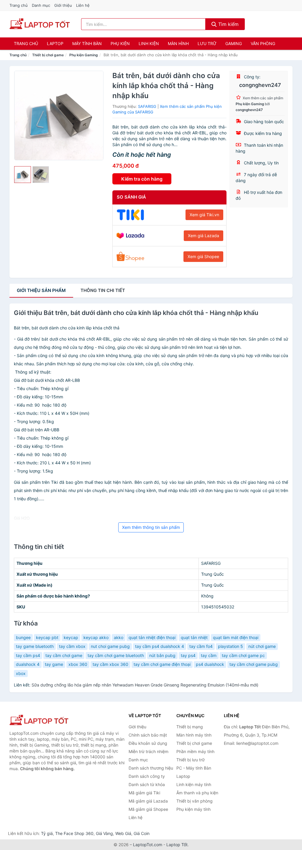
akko (118, 637)
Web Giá (123, 833)
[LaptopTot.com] (39, 24)
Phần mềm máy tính (195, 751)
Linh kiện (149, 43)
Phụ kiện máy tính (193, 809)
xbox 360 (77, 664)
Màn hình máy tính (193, 734)
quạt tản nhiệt (194, 637)
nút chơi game (262, 646)
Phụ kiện (120, 43)
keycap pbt (47, 637)
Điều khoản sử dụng (148, 743)
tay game (54, 664)
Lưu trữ (207, 43)
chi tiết (103, 290)
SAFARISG (147, 106)
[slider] (22, 174)
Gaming (233, 43)
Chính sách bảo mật (148, 734)
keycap (71, 637)
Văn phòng (263, 43)
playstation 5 (230, 646)
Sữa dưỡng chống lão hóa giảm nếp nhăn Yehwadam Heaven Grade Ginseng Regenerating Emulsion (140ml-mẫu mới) (145, 684)
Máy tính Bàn (87, 43)
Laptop (55, 43)
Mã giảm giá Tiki (144, 792)
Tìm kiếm (228, 24)
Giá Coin (142, 833)
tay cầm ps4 (28, 655)
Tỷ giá (47, 833)
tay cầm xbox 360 (110, 664)
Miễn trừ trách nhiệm (148, 751)
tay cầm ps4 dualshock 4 (159, 646)
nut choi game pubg (110, 646)
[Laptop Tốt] (38, 720)
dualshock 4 (28, 664)
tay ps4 (188, 655)
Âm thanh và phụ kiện (197, 792)
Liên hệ (83, 5)
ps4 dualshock (210, 664)
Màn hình (178, 43)
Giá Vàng (104, 833)
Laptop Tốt (177, 844)
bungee (23, 637)
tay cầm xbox (72, 646)
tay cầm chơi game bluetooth (116, 655)
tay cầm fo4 (201, 646)
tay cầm (208, 655)
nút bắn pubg (162, 655)
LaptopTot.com (147, 844)
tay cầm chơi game (63, 655)
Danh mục (41, 5)
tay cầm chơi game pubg (253, 664)
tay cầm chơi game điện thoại (162, 664)
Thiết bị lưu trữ (190, 759)
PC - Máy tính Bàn (193, 767)
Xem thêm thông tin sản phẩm (151, 527)
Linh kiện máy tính (193, 784)
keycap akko (96, 637)
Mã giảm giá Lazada (148, 800)
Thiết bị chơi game (48, 55)
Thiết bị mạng (189, 726)
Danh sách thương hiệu (151, 767)
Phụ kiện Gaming (83, 55)
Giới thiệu (63, 5)
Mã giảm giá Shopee (148, 809)
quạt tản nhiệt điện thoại (152, 637)
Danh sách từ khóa (147, 784)
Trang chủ (18, 5)
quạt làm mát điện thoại (235, 637)
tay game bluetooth (35, 646)
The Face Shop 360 (74, 833)
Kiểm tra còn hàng (142, 179)
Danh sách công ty (147, 776)
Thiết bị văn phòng (194, 800)
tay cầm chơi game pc (243, 655)
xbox (21, 673)
